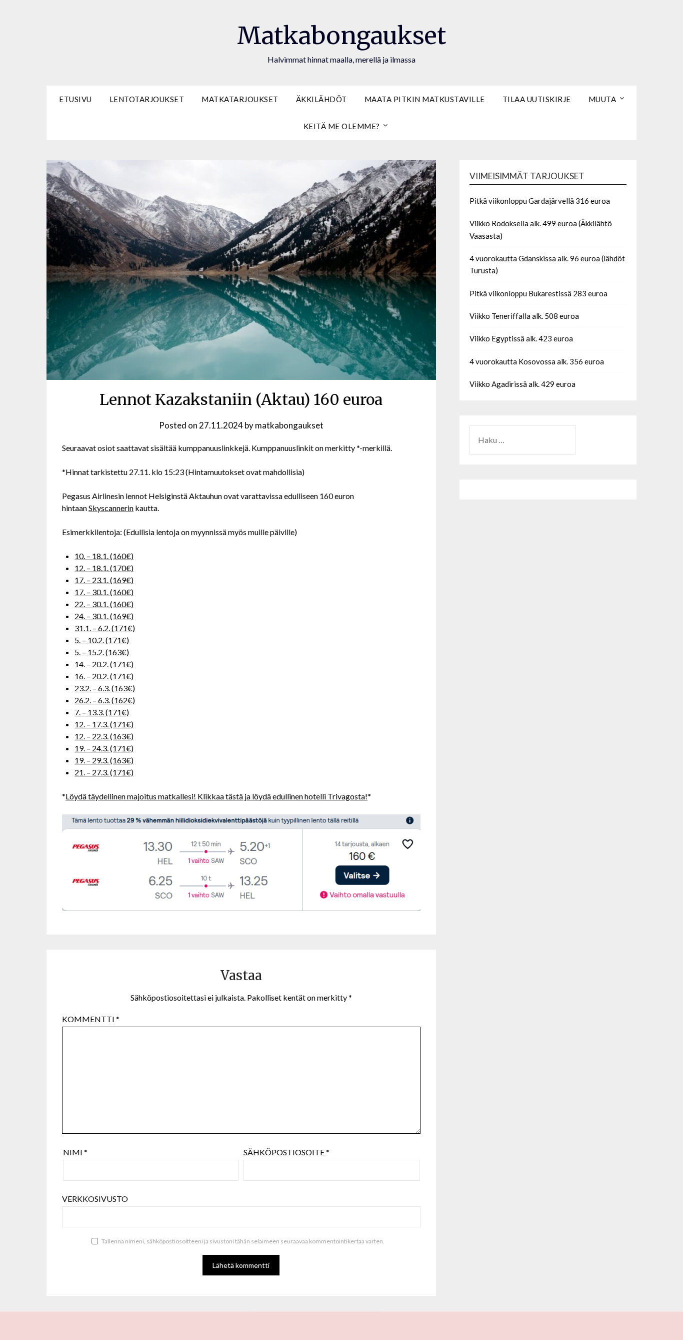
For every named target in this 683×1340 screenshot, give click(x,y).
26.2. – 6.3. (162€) (104, 700)
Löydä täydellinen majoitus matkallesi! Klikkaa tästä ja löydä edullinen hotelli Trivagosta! (217, 796)
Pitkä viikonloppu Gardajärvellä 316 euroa (540, 200)
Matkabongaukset (341, 36)
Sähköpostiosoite (287, 1152)
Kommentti (91, 1019)
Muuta (602, 99)
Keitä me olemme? (342, 126)
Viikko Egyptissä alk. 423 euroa (521, 338)
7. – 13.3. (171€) (101, 712)
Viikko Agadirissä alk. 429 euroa (523, 383)
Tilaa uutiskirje (536, 99)
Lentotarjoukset (147, 99)
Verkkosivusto (95, 1198)
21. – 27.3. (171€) (104, 772)
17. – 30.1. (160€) (104, 592)
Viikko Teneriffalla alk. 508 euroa (524, 315)
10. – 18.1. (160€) (104, 556)
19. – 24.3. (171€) (104, 748)
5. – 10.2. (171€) (101, 640)
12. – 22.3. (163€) (104, 736)
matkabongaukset (289, 425)
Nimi (75, 1152)
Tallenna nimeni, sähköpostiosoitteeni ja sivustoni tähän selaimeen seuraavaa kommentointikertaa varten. (243, 1241)
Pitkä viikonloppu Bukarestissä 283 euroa (539, 293)
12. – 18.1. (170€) (104, 568)
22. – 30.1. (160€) (104, 604)
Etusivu (75, 99)
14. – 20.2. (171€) (104, 664)
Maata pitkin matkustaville (424, 99)
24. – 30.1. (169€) (104, 616)
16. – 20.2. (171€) (104, 676)
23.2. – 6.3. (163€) (104, 688)
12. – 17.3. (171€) (104, 724)
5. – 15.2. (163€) (101, 652)
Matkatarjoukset (240, 99)
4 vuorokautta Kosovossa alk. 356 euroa (537, 361)
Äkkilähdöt (321, 99)
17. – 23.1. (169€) (104, 580)
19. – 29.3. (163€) (104, 760)
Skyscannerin (111, 508)
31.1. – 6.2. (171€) (104, 628)
